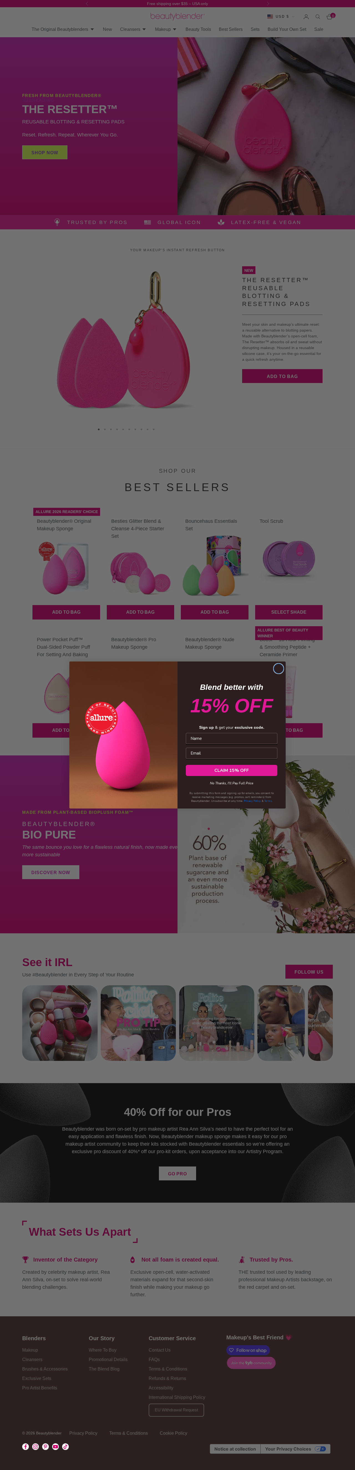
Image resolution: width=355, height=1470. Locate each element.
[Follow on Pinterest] (45, 1446)
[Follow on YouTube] (55, 1446)
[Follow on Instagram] (35, 1446)
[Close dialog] (278, 668)
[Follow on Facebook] (25, 1446)
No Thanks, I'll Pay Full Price (231, 782)
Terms (268, 801)
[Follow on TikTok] (65, 1446)
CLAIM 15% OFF (231, 770)
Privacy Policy (252, 801)
